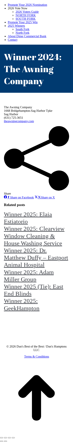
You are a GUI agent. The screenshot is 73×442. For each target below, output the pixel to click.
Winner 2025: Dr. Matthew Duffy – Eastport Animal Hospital (36, 257)
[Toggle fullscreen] (9, 437)
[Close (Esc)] (1, 437)
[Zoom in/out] (13, 437)
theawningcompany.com (19, 121)
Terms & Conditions (36, 356)
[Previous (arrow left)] (1, 441)
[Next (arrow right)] (5, 441)
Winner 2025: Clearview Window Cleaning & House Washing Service (34, 235)
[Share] (5, 437)
